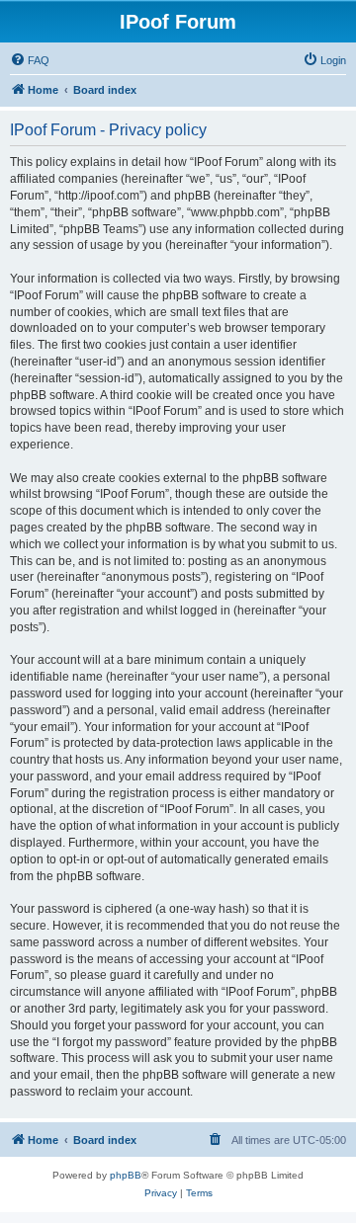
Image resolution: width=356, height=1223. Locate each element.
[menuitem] (29, 60)
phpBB (125, 1175)
